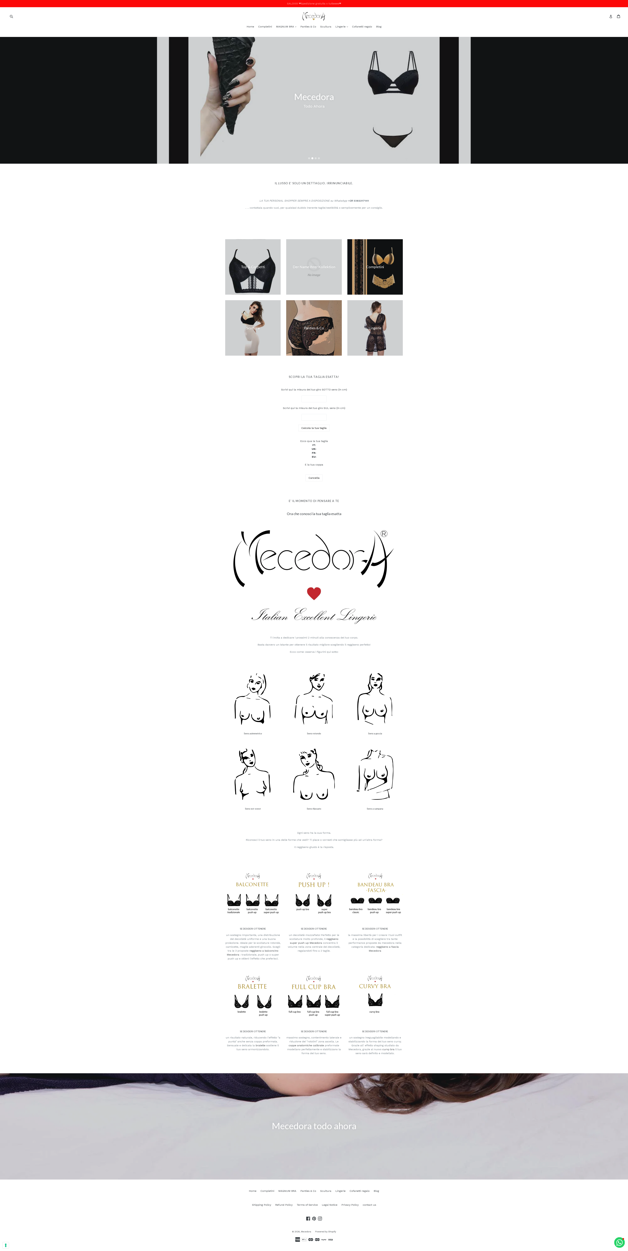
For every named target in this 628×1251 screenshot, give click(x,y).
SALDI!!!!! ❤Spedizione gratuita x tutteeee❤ (314, 3)
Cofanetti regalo (362, 26)
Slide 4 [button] (319, 158)
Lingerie (342, 26)
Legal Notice (329, 1204)
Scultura (325, 26)
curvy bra (388, 1049)
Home (250, 26)
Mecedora (306, 1231)
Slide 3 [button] (316, 158)
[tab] (309, 158)
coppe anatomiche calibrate (306, 1045)
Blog (379, 26)
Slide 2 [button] (312, 158)
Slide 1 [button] (309, 158)
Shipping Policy (261, 1204)
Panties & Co (308, 26)
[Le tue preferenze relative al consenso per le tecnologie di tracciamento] (6, 1245)
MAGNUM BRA (287, 26)
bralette (260, 1045)
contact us (369, 1204)
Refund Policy (284, 1204)
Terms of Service (307, 1204)
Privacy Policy (350, 1204)
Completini (265, 26)
